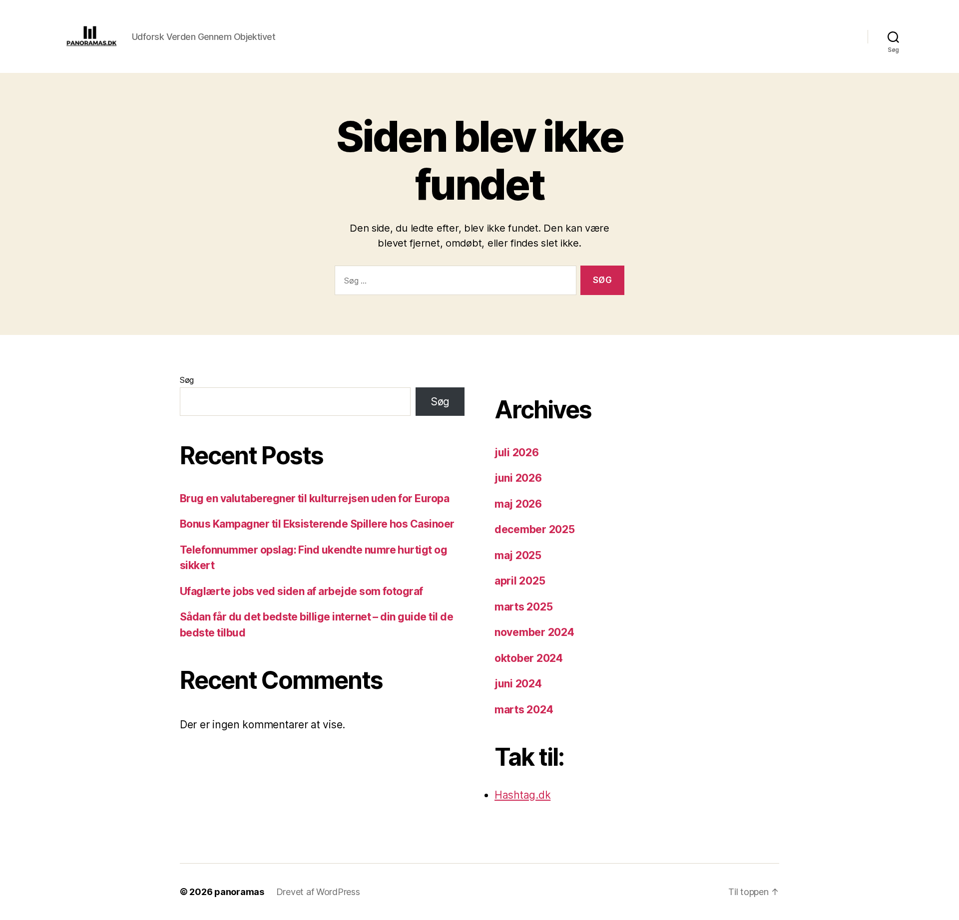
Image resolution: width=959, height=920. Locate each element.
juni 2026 (518, 478)
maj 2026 (518, 504)
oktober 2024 (528, 658)
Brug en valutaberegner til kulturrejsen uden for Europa (314, 498)
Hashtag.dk (522, 795)
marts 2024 (523, 709)
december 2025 (534, 529)
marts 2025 (523, 607)
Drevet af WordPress (318, 892)
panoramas (239, 892)
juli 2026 (516, 452)
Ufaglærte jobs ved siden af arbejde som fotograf (301, 591)
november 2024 (534, 632)
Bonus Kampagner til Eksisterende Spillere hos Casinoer (317, 524)
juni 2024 (518, 683)
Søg (187, 380)
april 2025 (519, 581)
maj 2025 (517, 555)
